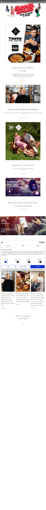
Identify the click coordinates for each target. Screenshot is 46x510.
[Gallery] (23, 9)
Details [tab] (23, 245)
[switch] (17, 262)
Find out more (23, 80)
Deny (8, 266)
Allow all (37, 266)
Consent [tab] (8, 245)
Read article (3, 308)
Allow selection (23, 266)
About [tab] (38, 245)
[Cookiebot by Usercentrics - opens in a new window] (40, 242)
